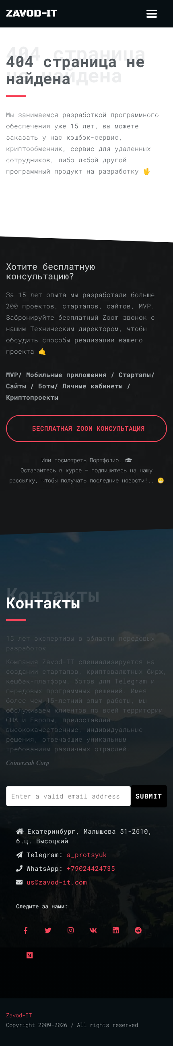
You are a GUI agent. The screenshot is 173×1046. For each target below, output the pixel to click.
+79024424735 (91, 868)
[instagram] (70, 930)
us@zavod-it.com (57, 882)
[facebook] (25, 930)
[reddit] (138, 930)
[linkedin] (115, 930)
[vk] (93, 930)
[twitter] (48, 930)
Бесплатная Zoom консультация (86, 428)
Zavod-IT (19, 1015)
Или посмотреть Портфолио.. (83, 460)
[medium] (29, 955)
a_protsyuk (87, 854)
